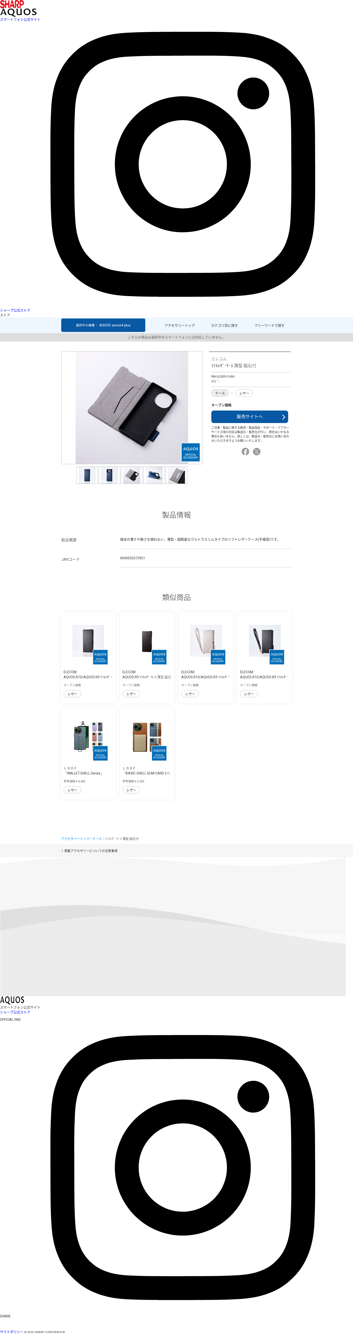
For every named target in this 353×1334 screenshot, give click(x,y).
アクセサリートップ (179, 325)
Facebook (246, 452)
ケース (220, 393)
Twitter (257, 452)
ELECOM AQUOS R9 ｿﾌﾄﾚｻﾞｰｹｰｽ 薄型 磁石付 (146, 677)
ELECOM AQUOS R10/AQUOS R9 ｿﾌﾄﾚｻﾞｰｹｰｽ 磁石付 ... (205, 677)
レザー (244, 393)
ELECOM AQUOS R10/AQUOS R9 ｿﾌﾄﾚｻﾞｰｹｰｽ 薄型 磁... (88, 677)
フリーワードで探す (269, 325)
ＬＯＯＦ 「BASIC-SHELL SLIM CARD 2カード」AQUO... (146, 773)
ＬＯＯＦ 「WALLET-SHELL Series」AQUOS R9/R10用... (84, 773)
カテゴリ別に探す (224, 325)
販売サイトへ (250, 416)
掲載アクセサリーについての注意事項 (90, 851)
